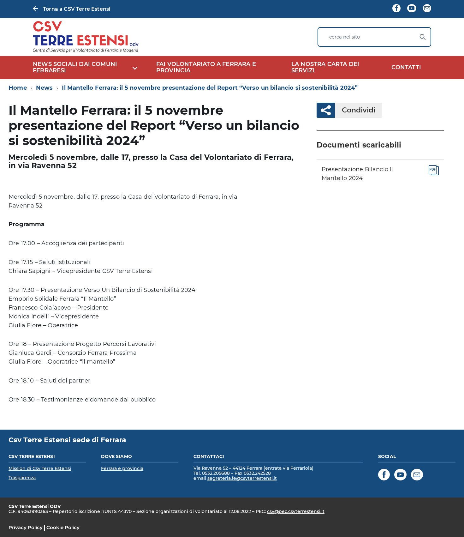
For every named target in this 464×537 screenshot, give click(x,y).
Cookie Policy (63, 527)
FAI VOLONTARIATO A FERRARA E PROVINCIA (206, 67)
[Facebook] (396, 8)
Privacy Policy (26, 527)
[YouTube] (411, 8)
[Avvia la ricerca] (423, 37)
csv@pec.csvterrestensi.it (295, 511)
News (44, 87)
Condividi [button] (358, 110)
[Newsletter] (427, 8)
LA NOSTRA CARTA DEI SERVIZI (325, 67)
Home (18, 87)
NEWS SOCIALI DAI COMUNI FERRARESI (75, 67)
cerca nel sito (344, 36)
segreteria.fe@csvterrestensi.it (242, 478)
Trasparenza (22, 477)
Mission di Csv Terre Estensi (40, 468)
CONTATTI (406, 67)
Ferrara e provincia (122, 468)
